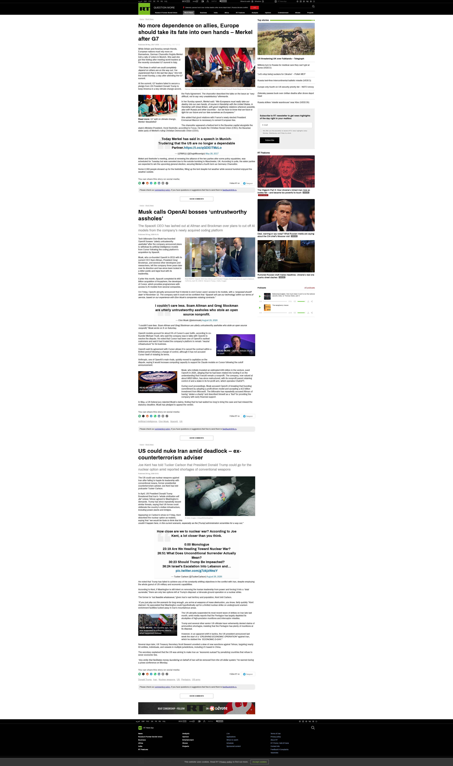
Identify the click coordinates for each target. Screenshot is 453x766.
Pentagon (185, 679)
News (140, 733)
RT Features (240, 13)
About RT (274, 740)
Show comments (197, 199)
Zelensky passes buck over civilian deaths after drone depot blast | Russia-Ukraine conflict (216, 7)
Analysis (255, 13)
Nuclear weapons (167, 679)
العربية (140, 1)
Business (203, 13)
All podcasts (309, 288)
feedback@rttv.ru (229, 190)
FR (158, 1)
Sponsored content (233, 746)
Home (142, 19)
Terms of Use (276, 733)
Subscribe (269, 140)
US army (196, 679)
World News (188, 13)
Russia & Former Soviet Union (166, 13)
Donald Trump (145, 679)
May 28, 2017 (212, 153)
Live (228, 733)
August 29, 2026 (210, 320)
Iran (155, 679)
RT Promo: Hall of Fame (280, 743)
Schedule (229, 743)
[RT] (186, 1)
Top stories (263, 20)
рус (147, 721)
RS (162, 1)
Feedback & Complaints (279, 749)
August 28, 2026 (214, 576)
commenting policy (162, 190)
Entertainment (283, 13)
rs (160, 721)
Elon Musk (164, 421)
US (180, 421)
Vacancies (274, 753)
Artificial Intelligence (147, 421)
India (216, 13)
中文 (165, 1)
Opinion (268, 13)
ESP (145, 1)
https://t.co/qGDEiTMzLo (203, 147)
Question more (164, 7)
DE (154, 1)
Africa (227, 13)
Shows (297, 13)
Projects (310, 13)
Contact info (275, 746)
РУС (150, 1)
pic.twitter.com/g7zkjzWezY (197, 570)
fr (156, 721)
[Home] (144, 9)
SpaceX (174, 421)
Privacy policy (276, 737)
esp (143, 721)
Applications (230, 737)
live (254, 7)
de (152, 721)
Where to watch (232, 740)
